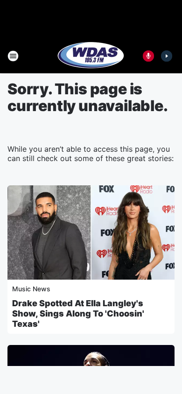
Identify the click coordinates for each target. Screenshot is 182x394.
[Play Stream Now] (166, 56)
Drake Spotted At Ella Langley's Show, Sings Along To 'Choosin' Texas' (78, 313)
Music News (31, 289)
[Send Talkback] (148, 56)
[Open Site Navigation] (13, 56)
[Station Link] (91, 56)
